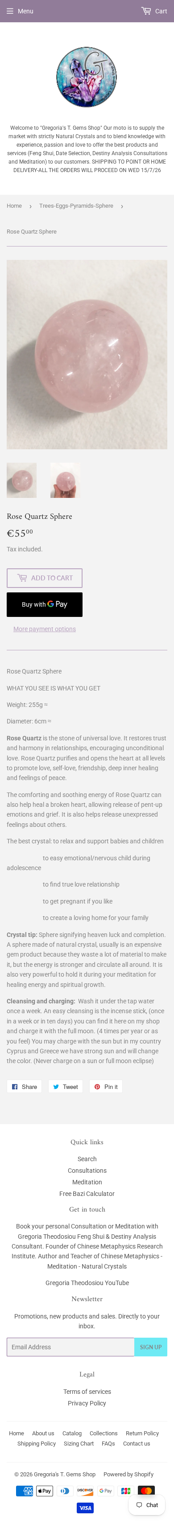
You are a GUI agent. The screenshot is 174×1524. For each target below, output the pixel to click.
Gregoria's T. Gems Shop (64, 1474)
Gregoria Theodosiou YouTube (87, 1282)
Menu (25, 11)
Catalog (72, 1433)
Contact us (136, 1443)
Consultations (87, 1170)
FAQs (108, 1443)
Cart (160, 11)
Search (87, 1159)
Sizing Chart (79, 1443)
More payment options (44, 629)
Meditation (87, 1182)
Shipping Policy (36, 1443)
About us (43, 1433)
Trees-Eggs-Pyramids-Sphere (76, 205)
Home (14, 205)
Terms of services (87, 1391)
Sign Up (151, 1347)
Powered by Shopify (128, 1474)
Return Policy (142, 1433)
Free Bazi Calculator (87, 1193)
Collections (104, 1433)
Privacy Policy (87, 1403)
